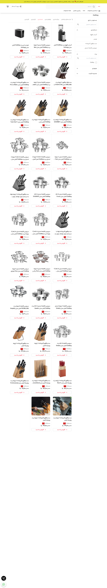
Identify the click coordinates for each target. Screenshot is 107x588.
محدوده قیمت (93, 73)
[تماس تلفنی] (3, 578)
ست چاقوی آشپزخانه (91, 43)
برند (96, 54)
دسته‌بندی (94, 30)
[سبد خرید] (8, 6)
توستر (95, 39)
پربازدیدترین (56, 19)
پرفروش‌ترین (48, 19)
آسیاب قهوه (93, 35)
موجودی (94, 68)
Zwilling (92, 62)
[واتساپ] (3, 584)
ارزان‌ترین (33, 19)
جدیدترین (40, 19)
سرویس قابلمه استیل (91, 48)
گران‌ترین (26, 19)
